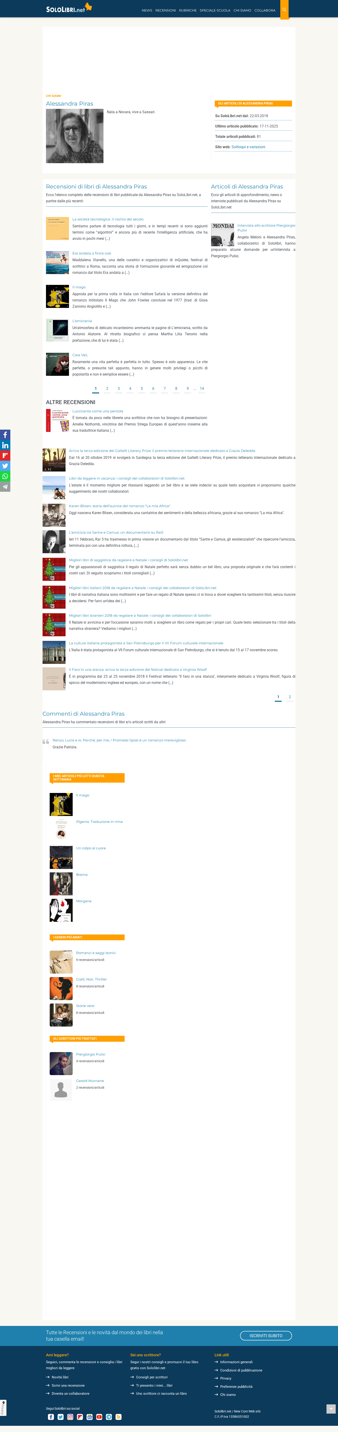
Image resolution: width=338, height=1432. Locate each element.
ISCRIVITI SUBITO (266, 1335)
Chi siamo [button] (242, 10)
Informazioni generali (236, 1362)
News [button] (147, 10)
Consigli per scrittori (152, 1377)
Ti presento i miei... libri (154, 1385)
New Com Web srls (247, 1411)
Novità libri (60, 1377)
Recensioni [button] (165, 10)
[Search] (284, 10)
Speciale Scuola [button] (215, 10)
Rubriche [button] (188, 10)
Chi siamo (228, 1395)
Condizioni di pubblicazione (241, 1370)
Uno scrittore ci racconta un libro (161, 1393)
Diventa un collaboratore (70, 1393)
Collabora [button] (265, 10)
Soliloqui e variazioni (248, 147)
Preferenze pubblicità (236, 1387)
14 (202, 388)
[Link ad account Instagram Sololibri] (70, 1417)
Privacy (225, 1378)
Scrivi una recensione (68, 1385)
